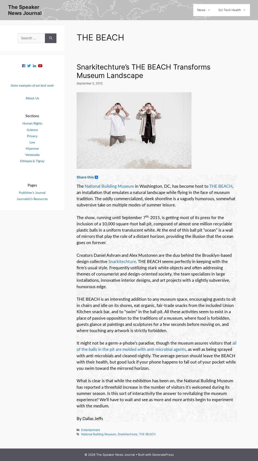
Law (32, 142)
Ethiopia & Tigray (32, 161)
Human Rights (32, 123)
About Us (32, 98)
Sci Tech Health (229, 10)
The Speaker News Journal (25, 10)
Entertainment (90, 430)
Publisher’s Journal (32, 192)
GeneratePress (163, 455)
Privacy (32, 136)
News (201, 10)
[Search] (50, 38)
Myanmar (32, 148)
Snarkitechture (122, 262)
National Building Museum (109, 186)
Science (32, 130)
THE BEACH (220, 186)
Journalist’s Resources (32, 199)
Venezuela (32, 154)
